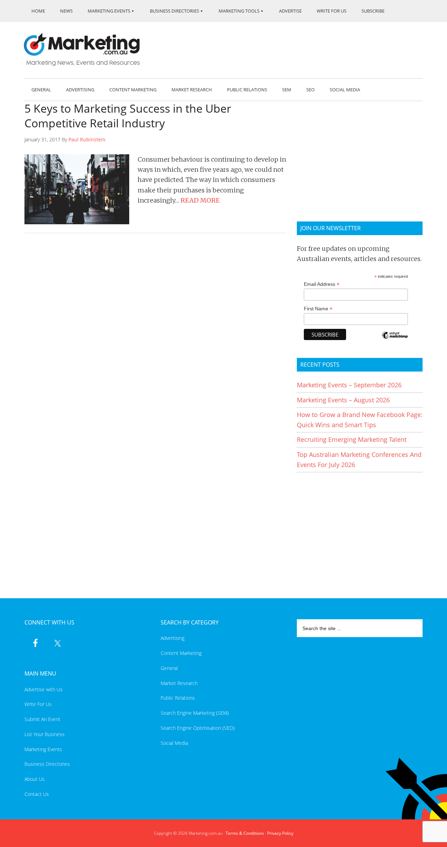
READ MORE (200, 200)
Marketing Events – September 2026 (349, 385)
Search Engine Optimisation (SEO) (198, 728)
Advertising (172, 638)
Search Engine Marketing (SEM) (195, 713)
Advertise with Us (43, 689)
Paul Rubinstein (86, 139)
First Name (318, 308)
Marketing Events (43, 749)
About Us (34, 779)
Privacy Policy (280, 833)
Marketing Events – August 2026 (343, 400)
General (169, 668)
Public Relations (178, 697)
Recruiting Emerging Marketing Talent (351, 439)
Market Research (179, 683)
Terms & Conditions (245, 833)
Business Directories (47, 764)
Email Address (321, 284)
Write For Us (38, 704)
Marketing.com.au (86, 49)
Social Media (174, 743)
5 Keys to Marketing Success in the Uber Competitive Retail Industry (127, 115)
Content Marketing (181, 653)
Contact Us (36, 794)
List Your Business (44, 734)
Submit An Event (42, 719)
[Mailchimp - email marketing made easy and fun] (395, 340)
